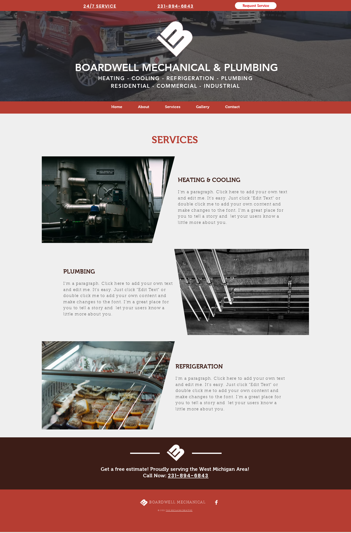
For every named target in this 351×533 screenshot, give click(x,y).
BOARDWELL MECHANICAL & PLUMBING (176, 67)
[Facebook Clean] (216, 502)
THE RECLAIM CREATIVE (179, 510)
